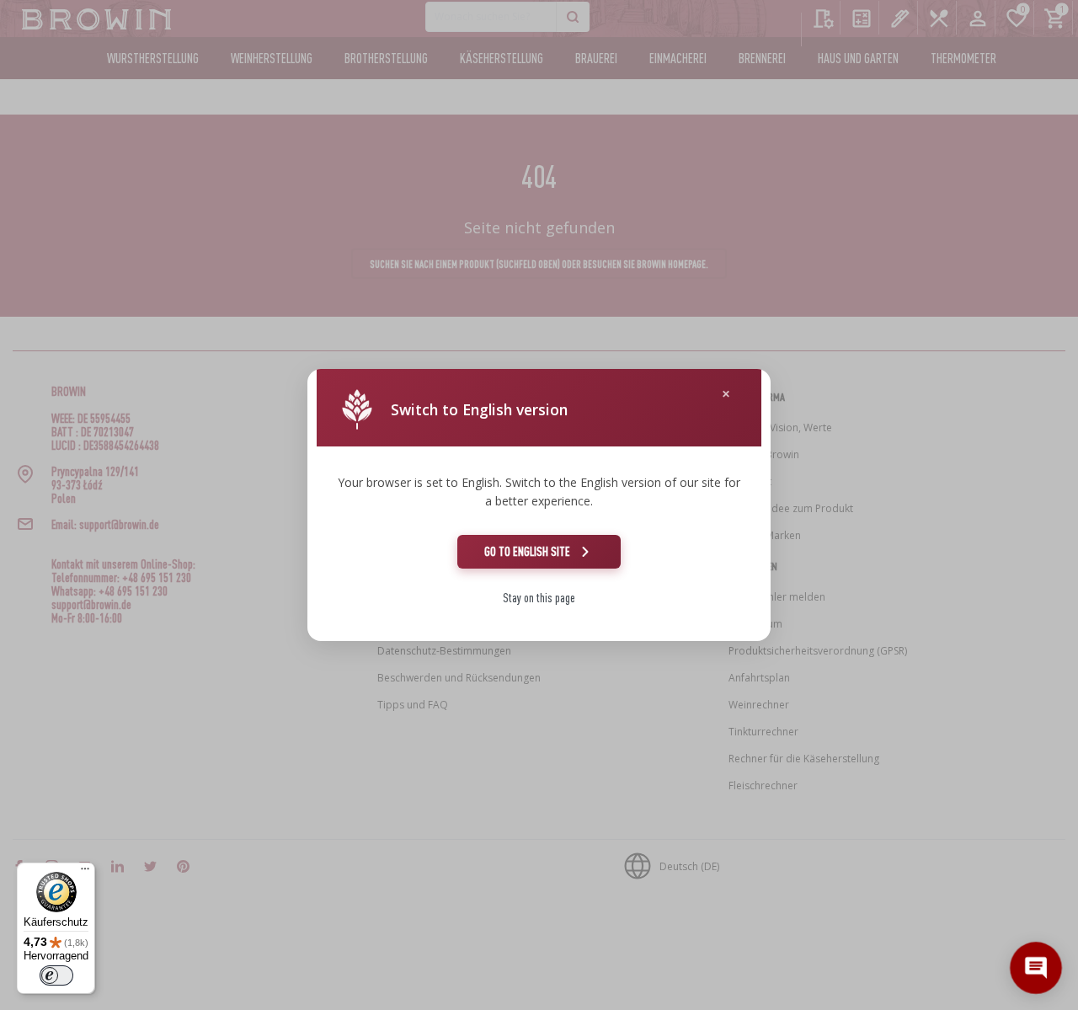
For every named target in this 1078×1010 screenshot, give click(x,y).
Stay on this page (539, 598)
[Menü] (85, 873)
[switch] (56, 975)
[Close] (726, 393)
